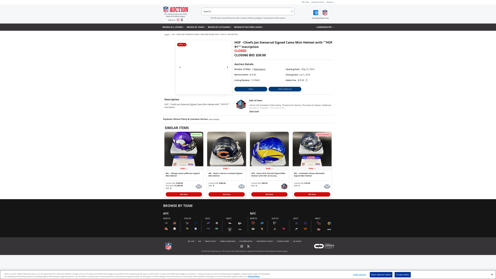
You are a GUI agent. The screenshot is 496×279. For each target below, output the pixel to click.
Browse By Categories (219, 27)
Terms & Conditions (227, 241)
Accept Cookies (402, 274)
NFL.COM (305, 2)
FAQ (199, 241)
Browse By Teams (195, 27)
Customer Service (317, 2)
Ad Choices (297, 241)
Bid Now (184, 194)
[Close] (492, 274)
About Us (330, 2)
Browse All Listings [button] (172, 27)
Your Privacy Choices (265, 241)
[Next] (227, 67)
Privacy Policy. (254, 276)
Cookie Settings (283, 241)
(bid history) (259, 69)
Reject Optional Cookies (381, 274)
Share (251, 89)
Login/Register (324, 27)
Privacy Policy (210, 241)
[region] (248, 274)
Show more (254, 111)
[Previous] (180, 67)
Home (166, 34)
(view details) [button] (214, 119)
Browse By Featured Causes (248, 27)
